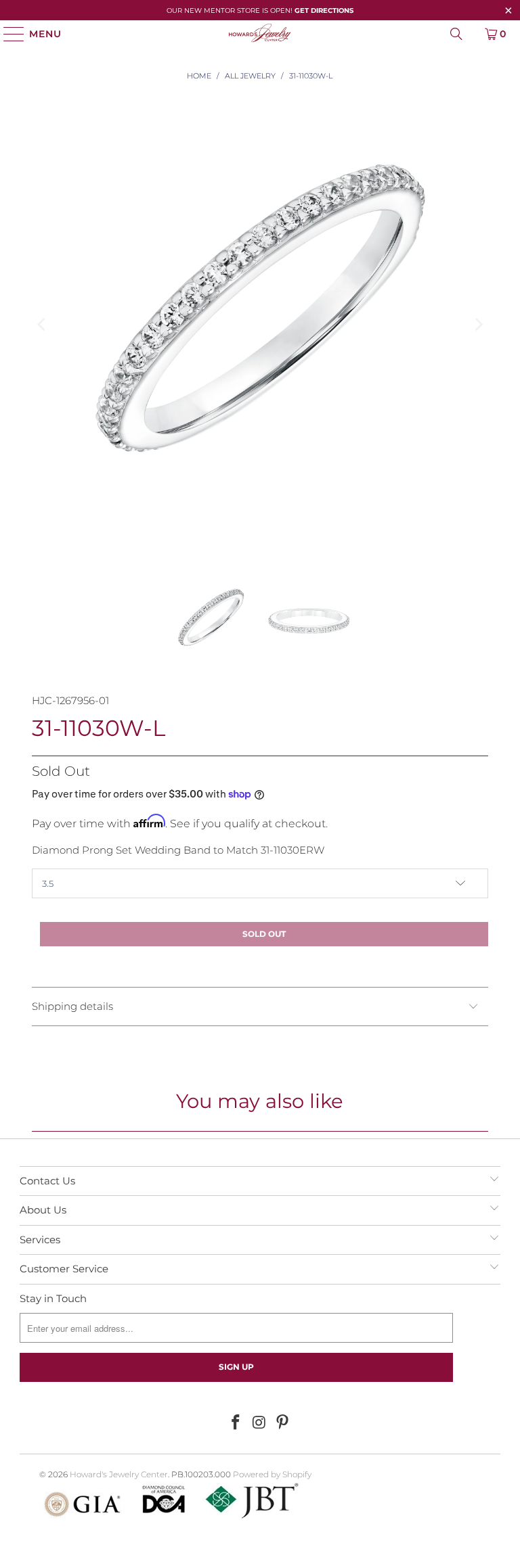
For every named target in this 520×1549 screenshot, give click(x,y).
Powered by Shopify (272, 1474)
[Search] (456, 33)
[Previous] (42, 325)
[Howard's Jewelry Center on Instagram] (259, 1423)
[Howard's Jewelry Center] (260, 33)
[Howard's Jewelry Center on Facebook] (235, 1423)
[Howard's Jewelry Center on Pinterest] (283, 1423)
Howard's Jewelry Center (119, 1474)
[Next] (478, 325)
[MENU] (8, 33)
